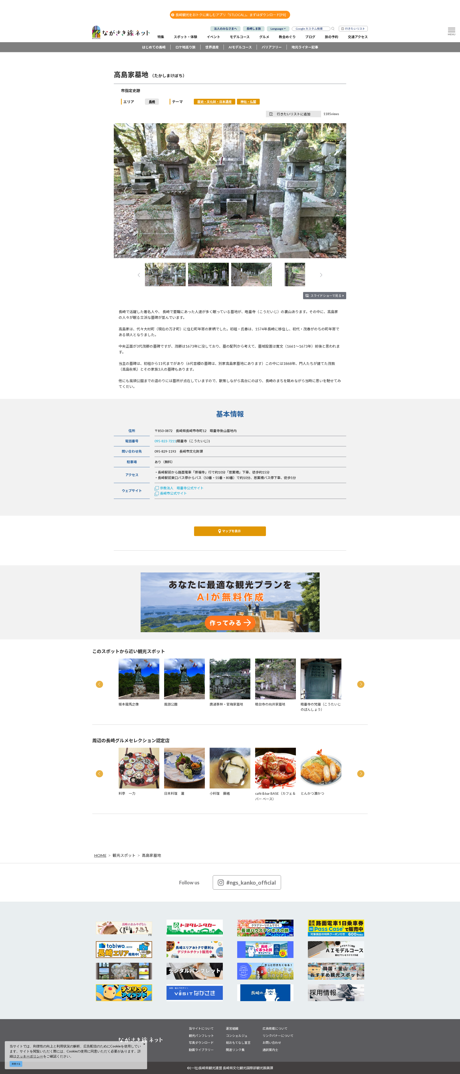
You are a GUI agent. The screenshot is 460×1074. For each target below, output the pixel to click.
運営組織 (232, 1028)
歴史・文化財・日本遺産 (214, 102)
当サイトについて (201, 1028)
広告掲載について (275, 1028)
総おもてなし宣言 (238, 1043)
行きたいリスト (355, 28)
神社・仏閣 (248, 102)
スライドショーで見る (325, 296)
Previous (125, 191)
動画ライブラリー (201, 1050)
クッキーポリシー (29, 1056)
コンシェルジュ (236, 1036)
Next (335, 191)
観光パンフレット (201, 1036)
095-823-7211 (165, 441)
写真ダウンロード (201, 1043)
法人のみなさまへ (225, 28)
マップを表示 (231, 531)
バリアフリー (272, 47)
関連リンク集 (235, 1050)
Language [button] (276, 28)
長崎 (152, 102)
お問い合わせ (272, 1043)
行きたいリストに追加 (293, 114)
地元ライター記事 (305, 47)
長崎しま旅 (254, 28)
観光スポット (124, 855)
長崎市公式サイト (173, 493)
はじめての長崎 (154, 47)
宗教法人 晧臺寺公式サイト (182, 488)
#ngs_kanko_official (251, 882)
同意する (16, 1063)
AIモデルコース (240, 47)
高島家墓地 (151, 855)
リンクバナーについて (278, 1036)
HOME (100, 855)
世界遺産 (212, 47)
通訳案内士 (270, 1050)
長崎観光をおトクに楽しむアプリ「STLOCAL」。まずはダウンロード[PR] (231, 15)
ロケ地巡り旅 (185, 47)
